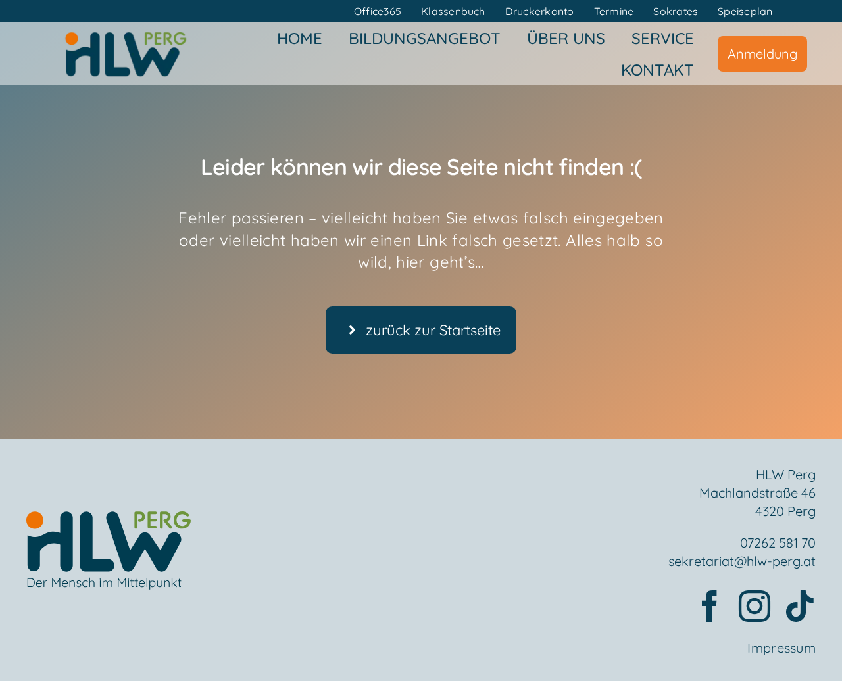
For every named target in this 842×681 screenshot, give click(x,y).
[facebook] (710, 606)
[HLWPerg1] (125, 35)
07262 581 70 (778, 542)
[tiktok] (800, 606)
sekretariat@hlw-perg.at (742, 561)
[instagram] (754, 606)
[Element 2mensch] (108, 519)
